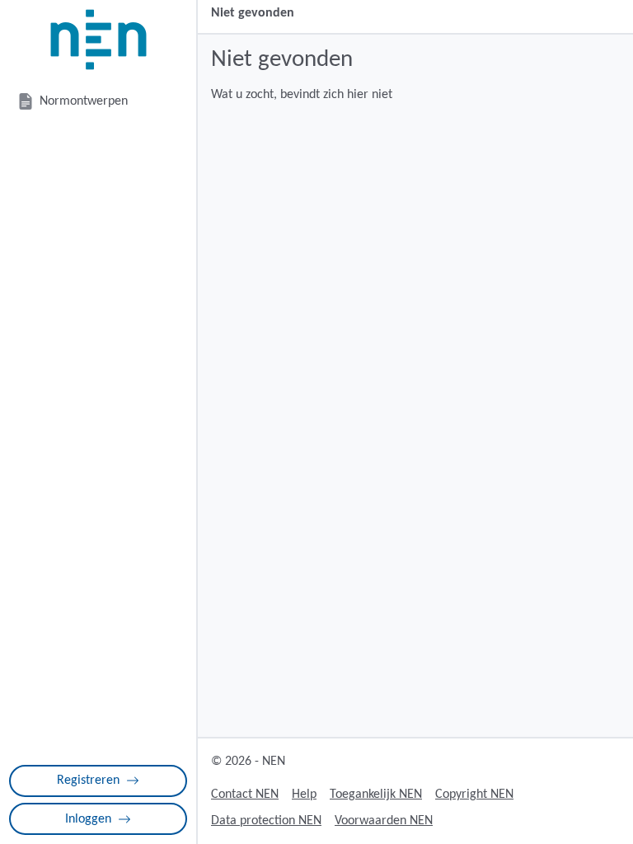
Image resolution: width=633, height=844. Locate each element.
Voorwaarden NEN (384, 821)
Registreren (88, 780)
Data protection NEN (266, 821)
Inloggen (88, 819)
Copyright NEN (474, 794)
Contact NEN (245, 794)
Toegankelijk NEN (376, 794)
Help (304, 794)
